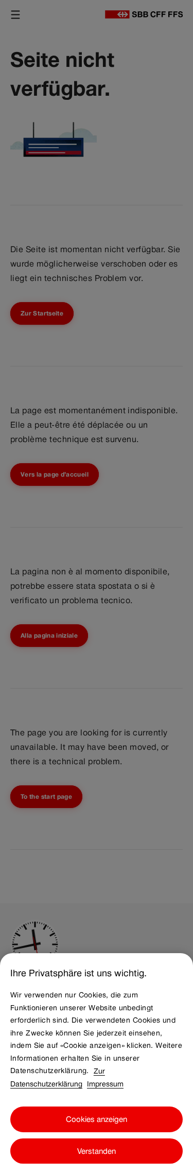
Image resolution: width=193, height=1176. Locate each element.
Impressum (105, 1083)
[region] (96, 1064)
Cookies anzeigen (96, 1119)
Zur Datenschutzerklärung (57, 1076)
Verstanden (96, 1151)
